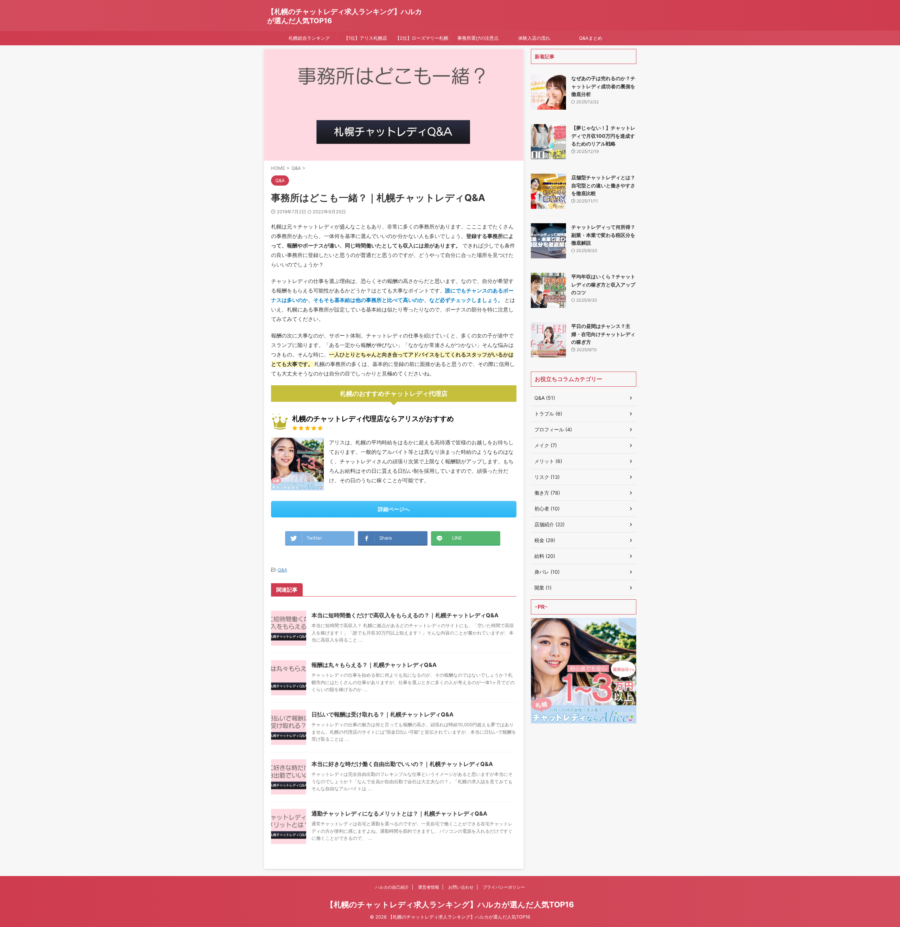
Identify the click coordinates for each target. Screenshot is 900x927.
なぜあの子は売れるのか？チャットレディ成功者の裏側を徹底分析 (603, 86)
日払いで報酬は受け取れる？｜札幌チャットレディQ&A (382, 714)
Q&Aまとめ (590, 38)
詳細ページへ (394, 509)
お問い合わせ (461, 887)
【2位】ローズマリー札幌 (421, 38)
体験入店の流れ (534, 38)
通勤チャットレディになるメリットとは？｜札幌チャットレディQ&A (399, 813)
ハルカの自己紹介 (392, 887)
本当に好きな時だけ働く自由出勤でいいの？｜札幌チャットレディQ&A (402, 763)
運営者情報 (428, 887)
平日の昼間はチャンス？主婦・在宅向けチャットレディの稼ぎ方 (603, 334)
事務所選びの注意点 (478, 38)
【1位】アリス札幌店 (365, 38)
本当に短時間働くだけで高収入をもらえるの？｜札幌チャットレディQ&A (405, 615)
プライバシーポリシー (504, 887)
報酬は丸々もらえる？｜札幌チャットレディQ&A (374, 664)
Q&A (282, 570)
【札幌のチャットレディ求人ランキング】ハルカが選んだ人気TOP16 (450, 904)
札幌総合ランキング (309, 38)
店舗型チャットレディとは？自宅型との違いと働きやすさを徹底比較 (603, 185)
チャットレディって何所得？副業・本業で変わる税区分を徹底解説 (603, 235)
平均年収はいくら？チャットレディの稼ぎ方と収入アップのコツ (603, 284)
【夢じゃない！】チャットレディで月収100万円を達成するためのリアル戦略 (603, 136)
